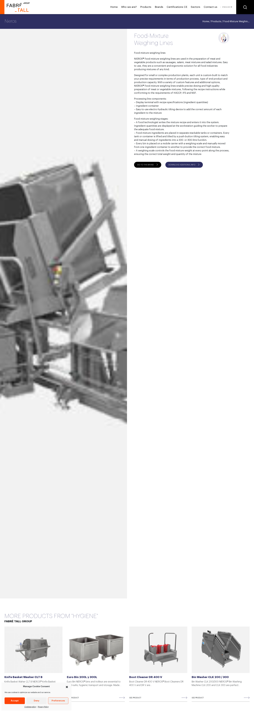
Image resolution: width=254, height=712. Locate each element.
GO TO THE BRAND (145, 165)
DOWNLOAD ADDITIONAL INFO (181, 165)
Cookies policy (30, 707)
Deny (36, 701)
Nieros (10, 21)
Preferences (58, 701)
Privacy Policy (43, 707)
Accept (15, 701)
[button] (66, 686)
